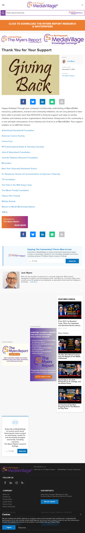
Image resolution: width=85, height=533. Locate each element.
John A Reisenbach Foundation (16, 152)
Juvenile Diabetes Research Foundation (20, 157)
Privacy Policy (7, 499)
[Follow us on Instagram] (16, 482)
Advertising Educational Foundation (18, 130)
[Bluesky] (33, 101)
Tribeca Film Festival (11, 196)
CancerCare (7, 141)
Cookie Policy (7, 502)
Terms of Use (7, 504)
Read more (22, 528)
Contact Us (6, 497)
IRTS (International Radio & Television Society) (23, 147)
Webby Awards (9, 201)
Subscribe (72, 261)
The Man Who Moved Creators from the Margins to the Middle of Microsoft (69, 356)
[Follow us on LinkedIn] (11, 482)
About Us (6, 494)
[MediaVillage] (42, 5)
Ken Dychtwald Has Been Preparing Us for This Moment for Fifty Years (69, 406)
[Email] (52, 101)
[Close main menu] (80, 515)
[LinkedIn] (42, 101)
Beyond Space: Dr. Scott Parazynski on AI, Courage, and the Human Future (69, 381)
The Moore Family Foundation (15, 190)
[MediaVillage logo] (17, 469)
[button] (82, 5)
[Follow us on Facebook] (5, 482)
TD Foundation (8, 179)
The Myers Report (68, 76)
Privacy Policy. (55, 522)
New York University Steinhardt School (19, 168)
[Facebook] (23, 101)
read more (33, 282)
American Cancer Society (13, 136)
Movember (7, 163)
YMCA (5, 212)
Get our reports (49, 502)
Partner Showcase (9, 507)
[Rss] (22, 482)
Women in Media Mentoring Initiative (18, 207)
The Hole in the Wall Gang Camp (17, 185)
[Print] (62, 101)
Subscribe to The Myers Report (44, 469)
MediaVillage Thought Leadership (69, 469)
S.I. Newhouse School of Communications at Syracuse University (31, 174)
